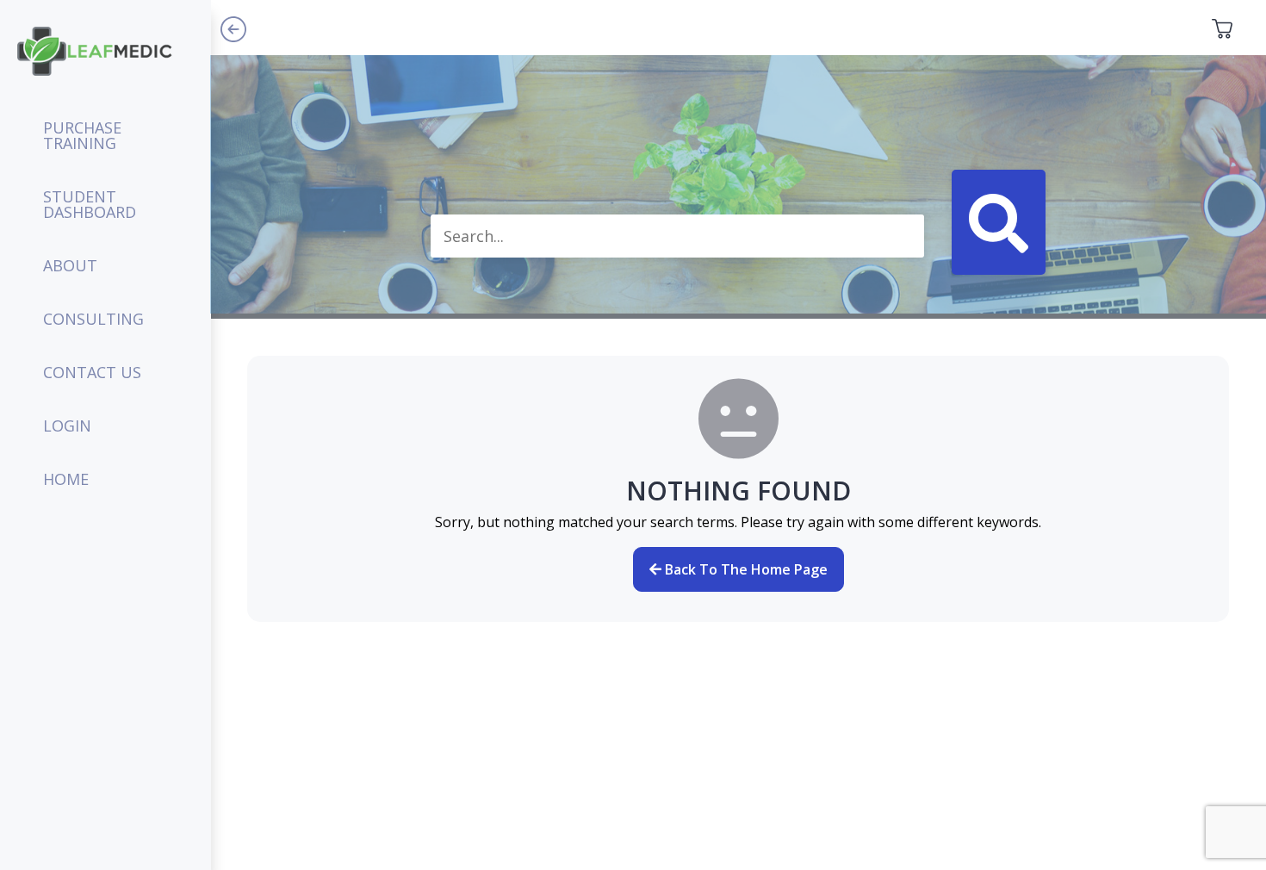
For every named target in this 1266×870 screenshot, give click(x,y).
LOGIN (67, 425)
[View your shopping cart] (1222, 27)
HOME (66, 479)
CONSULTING (93, 318)
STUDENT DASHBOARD (89, 204)
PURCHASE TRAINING (82, 135)
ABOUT (70, 265)
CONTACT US (92, 372)
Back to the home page (744, 569)
